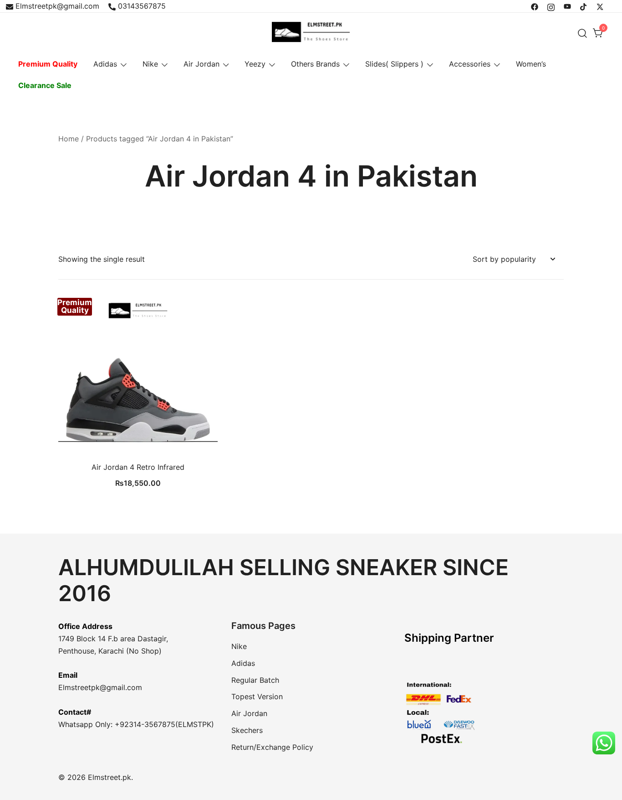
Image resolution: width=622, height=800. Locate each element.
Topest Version (257, 696)
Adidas (105, 63)
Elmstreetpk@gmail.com (57, 5)
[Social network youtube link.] (567, 5)
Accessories (469, 63)
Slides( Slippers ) (394, 63)
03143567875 (142, 5)
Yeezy (255, 63)
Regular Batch (255, 680)
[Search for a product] (582, 33)
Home (68, 138)
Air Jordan (201, 63)
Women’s (531, 63)
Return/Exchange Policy (272, 747)
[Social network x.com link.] (600, 5)
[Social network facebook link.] (534, 5)
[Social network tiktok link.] (583, 5)
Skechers (247, 730)
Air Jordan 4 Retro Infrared (138, 467)
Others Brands (315, 63)
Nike (150, 63)
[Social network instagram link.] (551, 5)
